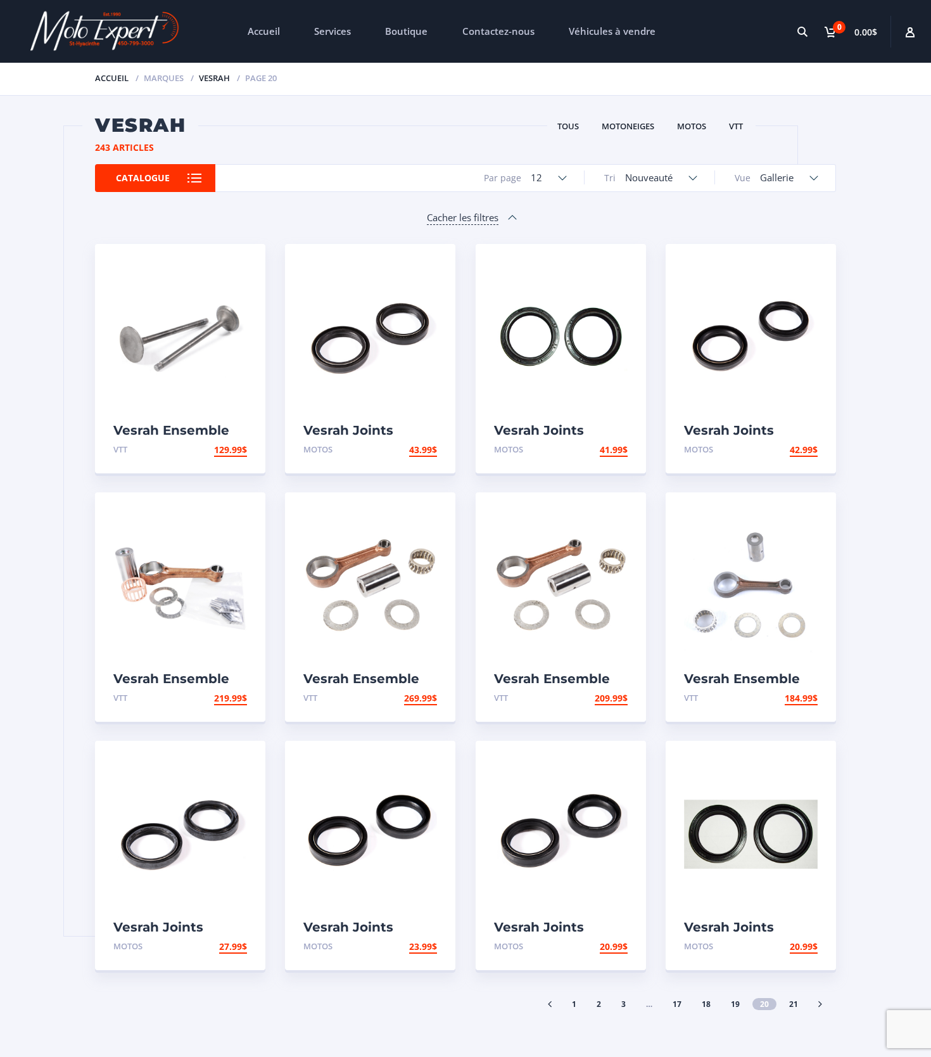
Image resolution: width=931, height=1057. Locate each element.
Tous (568, 126)
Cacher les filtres (462, 217)
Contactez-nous (498, 31)
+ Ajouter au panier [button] (198, 450)
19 (735, 1004)
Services (332, 31)
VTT (736, 126)
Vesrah (214, 78)
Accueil (264, 31)
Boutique (406, 31)
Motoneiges (628, 126)
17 (677, 1004)
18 (706, 1004)
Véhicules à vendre (612, 31)
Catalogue (143, 178)
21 (793, 1004)
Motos (691, 126)
